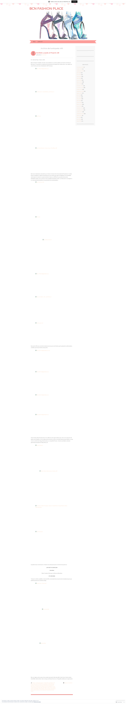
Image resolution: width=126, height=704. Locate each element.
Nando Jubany (37, 689)
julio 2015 (79, 95)
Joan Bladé (49, 686)
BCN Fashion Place (46, 8)
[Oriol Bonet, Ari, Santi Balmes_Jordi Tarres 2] (52, 102)
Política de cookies (37, 701)
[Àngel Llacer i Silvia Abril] (52, 595)
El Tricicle (42, 684)
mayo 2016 (79, 76)
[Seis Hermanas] (52, 547)
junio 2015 (79, 96)
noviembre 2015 (80, 87)
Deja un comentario (68, 682)
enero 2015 (79, 106)
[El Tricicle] (52, 226)
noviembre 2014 (80, 109)
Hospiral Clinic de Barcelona (41, 686)
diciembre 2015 (80, 85)
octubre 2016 (79, 69)
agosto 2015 (79, 93)
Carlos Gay (35, 684)
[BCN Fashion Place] (63, 39)
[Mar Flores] (52, 130)
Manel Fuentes (37, 687)
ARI (47, 682)
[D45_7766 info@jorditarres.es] (52, 284)
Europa (52, 684)
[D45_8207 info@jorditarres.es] (52, 382)
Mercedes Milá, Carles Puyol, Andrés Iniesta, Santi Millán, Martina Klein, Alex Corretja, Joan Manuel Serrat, (43, 688)
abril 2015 (79, 100)
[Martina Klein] (52, 658)
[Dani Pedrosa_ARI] (52, 197)
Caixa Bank (50, 682)
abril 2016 (79, 78)
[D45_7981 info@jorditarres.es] (52, 79)
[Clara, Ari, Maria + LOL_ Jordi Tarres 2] (52, 308)
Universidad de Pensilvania (45, 689)
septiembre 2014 (80, 113)
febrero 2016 (79, 82)
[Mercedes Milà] (52, 624)
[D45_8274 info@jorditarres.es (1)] (52, 360)
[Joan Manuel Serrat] (52, 255)
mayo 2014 (79, 121)
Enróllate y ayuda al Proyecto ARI (47, 53)
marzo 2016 (79, 80)
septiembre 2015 (80, 91)
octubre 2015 (79, 89)
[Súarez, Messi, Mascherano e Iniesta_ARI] (52, 486)
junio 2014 (79, 119)
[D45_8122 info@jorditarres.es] (52, 403)
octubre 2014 (79, 111)
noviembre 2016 (80, 67)
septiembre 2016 (80, 70)
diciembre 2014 (80, 108)
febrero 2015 (79, 104)
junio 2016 (79, 74)
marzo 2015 (79, 102)
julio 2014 (79, 117)
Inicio (34, 41)
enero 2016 (79, 83)
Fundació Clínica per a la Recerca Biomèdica (40, 685)
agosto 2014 (79, 115)
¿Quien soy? (40, 41)
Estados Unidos (47, 684)
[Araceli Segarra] (52, 457)
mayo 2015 (79, 98)
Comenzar (74, 1)
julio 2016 (79, 72)
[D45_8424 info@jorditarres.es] (52, 425)
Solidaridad (44, 54)
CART (39, 684)
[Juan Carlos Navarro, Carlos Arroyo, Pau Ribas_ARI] (52, 159)
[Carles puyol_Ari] (52, 333)
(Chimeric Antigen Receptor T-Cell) (39, 682)
